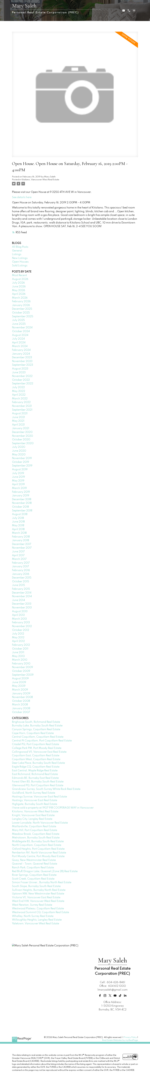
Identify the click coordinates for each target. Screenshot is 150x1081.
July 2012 (18, 633)
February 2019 (21, 492)
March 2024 (20, 346)
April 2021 (18, 424)
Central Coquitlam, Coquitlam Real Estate (37, 737)
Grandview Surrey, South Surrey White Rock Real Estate (46, 789)
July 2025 (18, 320)
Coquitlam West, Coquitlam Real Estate (36, 759)
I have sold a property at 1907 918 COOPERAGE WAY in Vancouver (53, 807)
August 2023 (20, 368)
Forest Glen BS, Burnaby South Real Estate (38, 781)
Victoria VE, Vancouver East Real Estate (36, 897)
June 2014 (18, 600)
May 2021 (18, 421)
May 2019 (18, 480)
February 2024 (21, 350)
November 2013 (22, 607)
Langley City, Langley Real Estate (32, 819)
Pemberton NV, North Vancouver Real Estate (39, 852)
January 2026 (21, 305)
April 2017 (18, 555)
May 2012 (18, 637)
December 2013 (21, 604)
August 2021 (20, 413)
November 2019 (22, 458)
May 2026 (18, 290)
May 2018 (18, 525)
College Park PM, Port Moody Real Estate (36, 748)
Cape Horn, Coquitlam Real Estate (33, 733)
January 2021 (20, 428)
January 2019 (20, 495)
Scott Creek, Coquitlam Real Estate (33, 879)
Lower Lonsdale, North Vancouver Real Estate (40, 823)
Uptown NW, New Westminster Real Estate (38, 893)
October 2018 (20, 507)
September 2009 (23, 675)
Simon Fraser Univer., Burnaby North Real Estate (41, 882)
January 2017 (20, 566)
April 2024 (18, 342)
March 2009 (20, 689)
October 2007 (21, 712)
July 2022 (18, 387)
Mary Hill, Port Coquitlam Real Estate (34, 830)
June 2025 (19, 324)
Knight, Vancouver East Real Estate (33, 815)
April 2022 (18, 395)
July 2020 (18, 447)
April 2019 (18, 484)
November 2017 (22, 548)
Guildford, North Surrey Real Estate (33, 793)
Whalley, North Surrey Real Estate (32, 916)
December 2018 (21, 499)
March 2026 (20, 298)
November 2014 (22, 596)
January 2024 (21, 354)
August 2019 (20, 469)
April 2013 (18, 615)
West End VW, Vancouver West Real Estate (38, 901)
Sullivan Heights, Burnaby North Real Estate (38, 890)
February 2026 (21, 301)
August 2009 (20, 678)
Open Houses (20, 262)
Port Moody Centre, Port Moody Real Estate (38, 856)
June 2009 (19, 682)
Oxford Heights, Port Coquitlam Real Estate (38, 849)
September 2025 (22, 316)
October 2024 (21, 331)
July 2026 (18, 283)
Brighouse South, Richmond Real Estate (36, 722)
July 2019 (18, 473)
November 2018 (22, 503)
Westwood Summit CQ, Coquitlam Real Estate (40, 912)
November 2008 (22, 697)
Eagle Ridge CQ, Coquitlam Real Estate (35, 766)
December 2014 (21, 592)
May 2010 (18, 656)
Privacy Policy (130, 1037)
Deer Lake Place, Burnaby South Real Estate (38, 763)
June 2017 (18, 551)
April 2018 (18, 529)
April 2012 (18, 641)
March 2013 (19, 619)
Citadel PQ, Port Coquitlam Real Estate (35, 744)
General (17, 250)
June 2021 (18, 417)
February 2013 (21, 622)
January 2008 (21, 708)
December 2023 (22, 357)
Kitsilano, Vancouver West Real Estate (40, 180)
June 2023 (19, 372)
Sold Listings (19, 265)
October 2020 (21, 439)
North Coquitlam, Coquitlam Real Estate (36, 845)
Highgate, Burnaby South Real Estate (34, 804)
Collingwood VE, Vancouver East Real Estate (39, 752)
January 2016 (20, 574)
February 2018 (21, 536)
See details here (21, 197)
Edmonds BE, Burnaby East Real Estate (35, 778)
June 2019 (18, 477)
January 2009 (21, 693)
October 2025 (21, 312)
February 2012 (21, 645)
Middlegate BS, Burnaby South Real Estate (38, 841)
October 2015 (20, 581)
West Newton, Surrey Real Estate (32, 905)
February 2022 (21, 402)
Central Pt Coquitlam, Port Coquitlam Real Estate (42, 740)
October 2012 (20, 630)
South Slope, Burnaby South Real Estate (36, 886)
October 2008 (21, 701)
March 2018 (19, 533)
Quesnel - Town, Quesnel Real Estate (34, 863)
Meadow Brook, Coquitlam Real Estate (35, 834)
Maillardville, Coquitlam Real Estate (34, 826)
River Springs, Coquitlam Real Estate (34, 875)
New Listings (20, 258)
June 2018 (18, 521)
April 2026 (18, 294)
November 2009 (22, 667)
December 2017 (21, 544)
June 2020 (19, 451)
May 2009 (18, 686)
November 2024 (22, 327)
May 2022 (18, 391)
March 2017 (19, 559)
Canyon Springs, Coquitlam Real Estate (36, 729)
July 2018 (18, 518)
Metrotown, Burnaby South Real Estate (36, 837)
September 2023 (22, 365)
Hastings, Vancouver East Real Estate (34, 800)
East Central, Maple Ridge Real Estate (35, 770)
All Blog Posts (20, 247)
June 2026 (19, 286)
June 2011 (18, 652)
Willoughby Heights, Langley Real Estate (37, 920)
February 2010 (21, 663)
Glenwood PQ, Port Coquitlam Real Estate (37, 785)
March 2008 (20, 704)
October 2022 (21, 380)
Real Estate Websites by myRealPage (120, 1040)
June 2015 (18, 585)
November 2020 (22, 436)
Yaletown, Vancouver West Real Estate (35, 923)
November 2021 (22, 406)
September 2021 (22, 410)
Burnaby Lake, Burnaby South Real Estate (37, 725)
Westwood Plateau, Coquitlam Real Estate (38, 908)
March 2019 (19, 488)
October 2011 (20, 648)
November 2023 (22, 361)
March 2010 (19, 660)
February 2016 (21, 570)
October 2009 (21, 671)
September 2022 (22, 383)
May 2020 (18, 454)
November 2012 (22, 626)
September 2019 (22, 465)
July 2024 (18, 339)
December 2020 (22, 432)
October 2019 (20, 462)
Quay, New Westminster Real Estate (34, 860)
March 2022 (20, 398)
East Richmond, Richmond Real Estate (35, 774)
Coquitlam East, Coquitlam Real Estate (35, 755)
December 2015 (21, 577)
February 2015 (21, 589)
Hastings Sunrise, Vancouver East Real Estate (39, 796)
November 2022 (22, 376)
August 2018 (19, 514)
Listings (16, 254)
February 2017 (21, 563)
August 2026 (20, 279)
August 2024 (20, 335)
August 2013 (20, 611)
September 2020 (23, 443)
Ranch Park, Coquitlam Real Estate (33, 867)
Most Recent (19, 275)
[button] (100, 995)
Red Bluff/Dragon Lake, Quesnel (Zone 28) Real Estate (45, 871)
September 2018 (22, 510)
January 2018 (20, 540)
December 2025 (22, 309)
